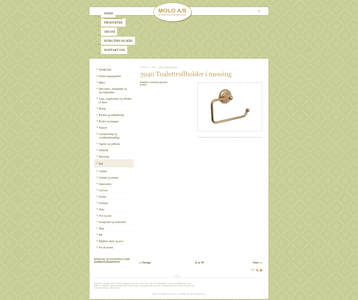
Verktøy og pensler (109, 177)
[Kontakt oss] (114, 53)
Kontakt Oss (200, 294)
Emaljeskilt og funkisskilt (112, 222)
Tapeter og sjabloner (109, 144)
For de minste (106, 247)
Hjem (154, 294)
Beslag (102, 108)
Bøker (102, 82)
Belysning (104, 156)
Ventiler (103, 171)
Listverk (103, 190)
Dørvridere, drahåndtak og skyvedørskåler (113, 90)
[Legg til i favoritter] (256, 270)
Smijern (103, 127)
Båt (100, 234)
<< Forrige (145, 262)
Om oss (173, 294)
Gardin (102, 196)
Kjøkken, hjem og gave (111, 241)
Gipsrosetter (105, 184)
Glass (101, 209)
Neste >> (258, 262)
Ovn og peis (105, 215)
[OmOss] (133, 35)
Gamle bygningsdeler (110, 76)
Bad (101, 163)
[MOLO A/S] (173, 22)
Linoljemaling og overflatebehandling (109, 135)
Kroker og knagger (109, 121)
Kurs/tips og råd (185, 294)
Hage (101, 228)
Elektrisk (103, 150)
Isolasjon (103, 203)
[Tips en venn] (253, 269)
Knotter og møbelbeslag (111, 115)
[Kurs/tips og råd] (118, 44)
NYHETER (105, 69)
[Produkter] (113, 25)
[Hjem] (108, 16)
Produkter (144, 67)
